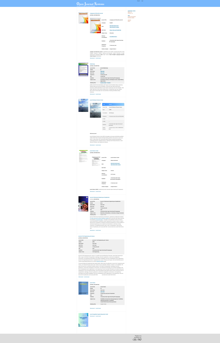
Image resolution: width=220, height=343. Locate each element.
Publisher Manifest (100, 261)
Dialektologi (92, 64)
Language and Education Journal (96, 13)
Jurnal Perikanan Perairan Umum (96, 100)
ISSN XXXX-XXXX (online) (116, 164)
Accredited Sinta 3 (113, 36)
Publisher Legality (105, 218)
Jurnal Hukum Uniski (94, 150)
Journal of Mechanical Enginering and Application (99, 197)
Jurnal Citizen (92, 282)
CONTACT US (130, 13)
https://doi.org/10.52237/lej (115, 30)
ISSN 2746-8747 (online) (114, 27)
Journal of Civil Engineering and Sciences (86, 236)
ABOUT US (130, 12)
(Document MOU (99, 219)
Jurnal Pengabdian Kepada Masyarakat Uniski (99, 314)
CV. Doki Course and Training (95, 218)
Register (138, 0)
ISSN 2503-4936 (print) (114, 25)
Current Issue (98, 58)
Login (142, 0)
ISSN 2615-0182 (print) (115, 163)
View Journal (92, 58)
